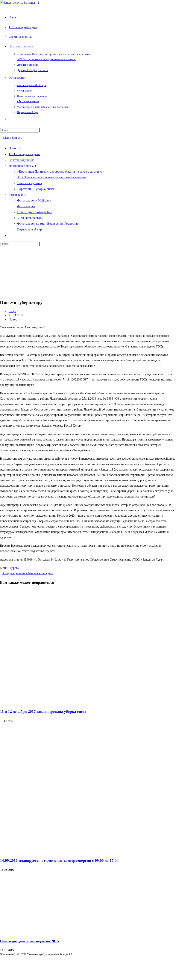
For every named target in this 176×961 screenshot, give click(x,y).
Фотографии (17, 194)
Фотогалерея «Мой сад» (34, 200)
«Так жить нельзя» (30, 218)
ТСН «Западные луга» (24, 154)
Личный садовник (29, 183)
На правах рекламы (22, 165)
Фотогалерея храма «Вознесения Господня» (48, 223)
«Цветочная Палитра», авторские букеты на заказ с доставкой (60, 171)
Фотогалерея (26, 206)
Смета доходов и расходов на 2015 (29, 941)
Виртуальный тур (29, 229)
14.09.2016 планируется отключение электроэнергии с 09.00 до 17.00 (59, 860)
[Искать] (42, 244)
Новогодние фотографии (34, 212)
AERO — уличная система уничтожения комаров (51, 177)
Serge (12, 311)
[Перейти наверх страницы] (1, 958)
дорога (14, 568)
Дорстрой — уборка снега (35, 189)
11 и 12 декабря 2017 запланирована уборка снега (43, 711)
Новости (15, 148)
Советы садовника (21, 160)
